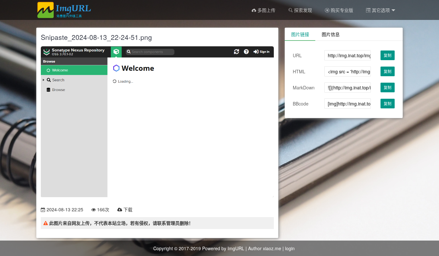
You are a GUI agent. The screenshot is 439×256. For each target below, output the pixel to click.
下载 (127, 209)
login (290, 248)
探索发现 (302, 10)
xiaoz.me (272, 248)
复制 (387, 55)
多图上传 (265, 10)
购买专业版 (341, 10)
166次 (102, 209)
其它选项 (380, 10)
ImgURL (236, 248)
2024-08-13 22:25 (64, 209)
